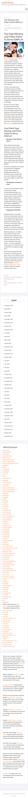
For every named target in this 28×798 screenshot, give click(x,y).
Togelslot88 (6, 450)
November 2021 (9, 381)
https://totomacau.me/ (9, 516)
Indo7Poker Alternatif (8, 553)
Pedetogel (5, 473)
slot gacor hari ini (7, 642)
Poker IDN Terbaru (7, 546)
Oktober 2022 (8, 350)
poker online (7, 25)
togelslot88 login (7, 585)
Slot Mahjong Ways (8, 568)
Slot (4, 474)
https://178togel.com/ (8, 461)
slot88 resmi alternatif (8, 646)
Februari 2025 (8, 312)
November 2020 (9, 412)
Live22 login (21, 663)
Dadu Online (6, 572)
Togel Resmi (6, 471)
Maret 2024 (7, 316)
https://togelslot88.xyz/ (9, 491)
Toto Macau (6, 454)
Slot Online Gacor (7, 456)
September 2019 (9, 436)
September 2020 (9, 415)
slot (4, 600)
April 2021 (7, 398)
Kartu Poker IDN (7, 550)
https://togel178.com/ (8, 488)
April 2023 (7, 336)
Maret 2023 (7, 340)
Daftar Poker (16, 27)
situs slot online (7, 644)
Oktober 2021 (8, 384)
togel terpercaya (7, 596)
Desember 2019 (9, 426)
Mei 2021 (7, 395)
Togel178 (5, 503)
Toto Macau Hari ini (8, 555)
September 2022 (9, 353)
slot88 (4, 580)
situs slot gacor (7, 629)
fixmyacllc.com (7, 525)
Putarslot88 (6, 625)
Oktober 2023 (8, 326)
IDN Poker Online (7, 551)
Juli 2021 (7, 391)
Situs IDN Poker (7, 478)
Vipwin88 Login (7, 510)
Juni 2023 (7, 333)
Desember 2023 (9, 319)
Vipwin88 (5, 497)
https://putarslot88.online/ (10, 570)
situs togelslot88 (7, 518)
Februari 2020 (8, 422)
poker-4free (9, 123)
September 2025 (9, 305)
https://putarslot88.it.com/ (10, 640)
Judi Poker (10, 28)
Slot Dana (5, 612)
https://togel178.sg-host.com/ (11, 463)
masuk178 (5, 486)
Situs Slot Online (7, 482)
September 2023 (9, 329)
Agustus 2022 (8, 357)
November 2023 (9, 322)
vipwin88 (5, 493)
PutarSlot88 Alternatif (8, 565)
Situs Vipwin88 (7, 452)
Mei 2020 (7, 419)
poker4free (7, 2)
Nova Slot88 (6, 529)
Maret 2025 (7, 309)
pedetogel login (7, 593)
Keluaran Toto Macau (8, 578)
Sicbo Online (6, 574)
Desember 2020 (9, 409)
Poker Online (16, 28)
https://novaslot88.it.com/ (10, 618)
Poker (4, 476)
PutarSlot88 (6, 536)
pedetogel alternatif (8, 685)
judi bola (5, 598)
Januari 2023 (8, 343)
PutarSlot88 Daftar (8, 563)
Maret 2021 (7, 402)
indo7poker (6, 544)
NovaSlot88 (6, 531)
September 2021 (9, 388)
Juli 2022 (7, 360)
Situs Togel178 (7, 512)
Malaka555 (6, 602)
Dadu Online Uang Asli (8, 576)
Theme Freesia (17, 793)
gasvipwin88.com (7, 520)
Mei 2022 (7, 367)
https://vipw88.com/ (8, 540)
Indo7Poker (6, 559)
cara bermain (9, 27)
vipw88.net (5, 521)
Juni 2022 (7, 364)
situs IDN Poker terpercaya (14, 709)
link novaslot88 (7, 514)
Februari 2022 (8, 374)
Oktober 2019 (8, 433)
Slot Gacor (5, 504)
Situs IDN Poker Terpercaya (10, 548)
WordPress (14, 795)
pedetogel (5, 581)
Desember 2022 (9, 347)
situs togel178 (6, 484)
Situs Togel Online (7, 610)
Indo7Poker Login (7, 633)
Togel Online (6, 469)
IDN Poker (5, 465)
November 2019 (9, 429)
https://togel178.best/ (8, 459)
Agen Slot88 (6, 566)
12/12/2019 (8, 17)
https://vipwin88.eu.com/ (9, 635)
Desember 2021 (9, 378)
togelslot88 (6, 495)
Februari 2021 (8, 405)
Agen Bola (5, 637)
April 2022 (7, 371)
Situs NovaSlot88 (7, 527)
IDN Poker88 (6, 557)
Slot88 (4, 467)
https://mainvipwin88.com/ (10, 489)
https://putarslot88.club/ (9, 561)
